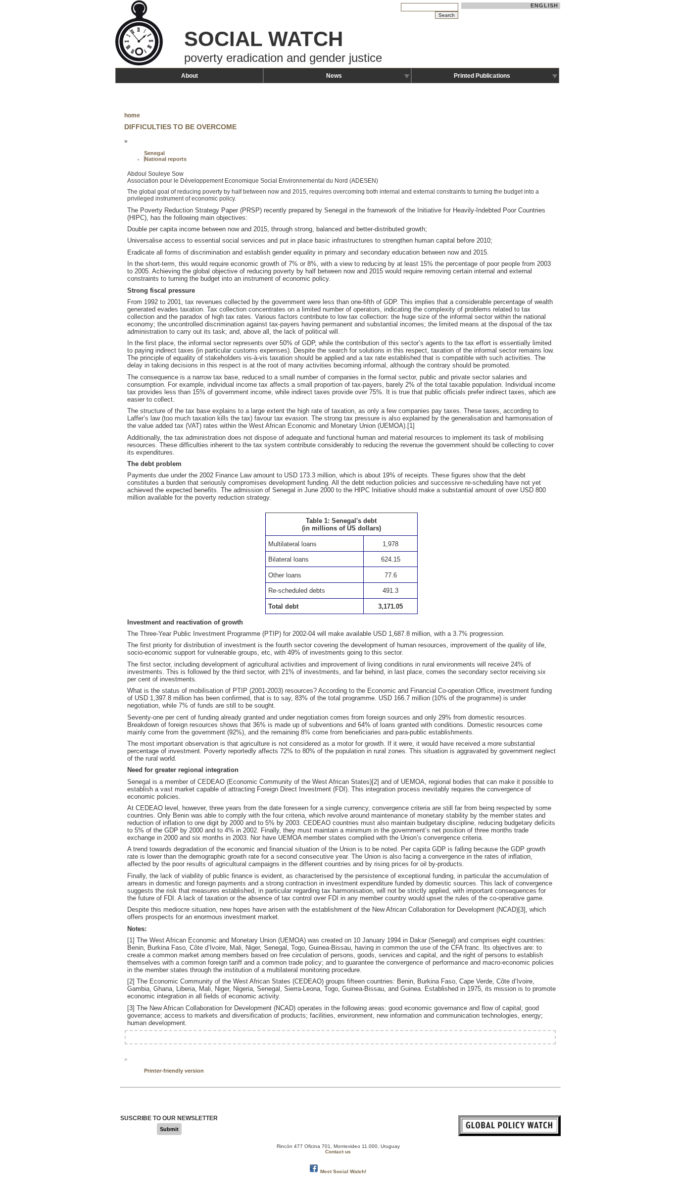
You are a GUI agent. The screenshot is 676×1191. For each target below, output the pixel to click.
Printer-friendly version (174, 1071)
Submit (169, 1129)
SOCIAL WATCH (263, 39)
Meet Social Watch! (343, 1171)
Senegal (154, 153)
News (334, 75)
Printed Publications (482, 75)
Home (132, 115)
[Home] (140, 64)
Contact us (338, 1151)
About (189, 75)
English (545, 5)
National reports (166, 159)
